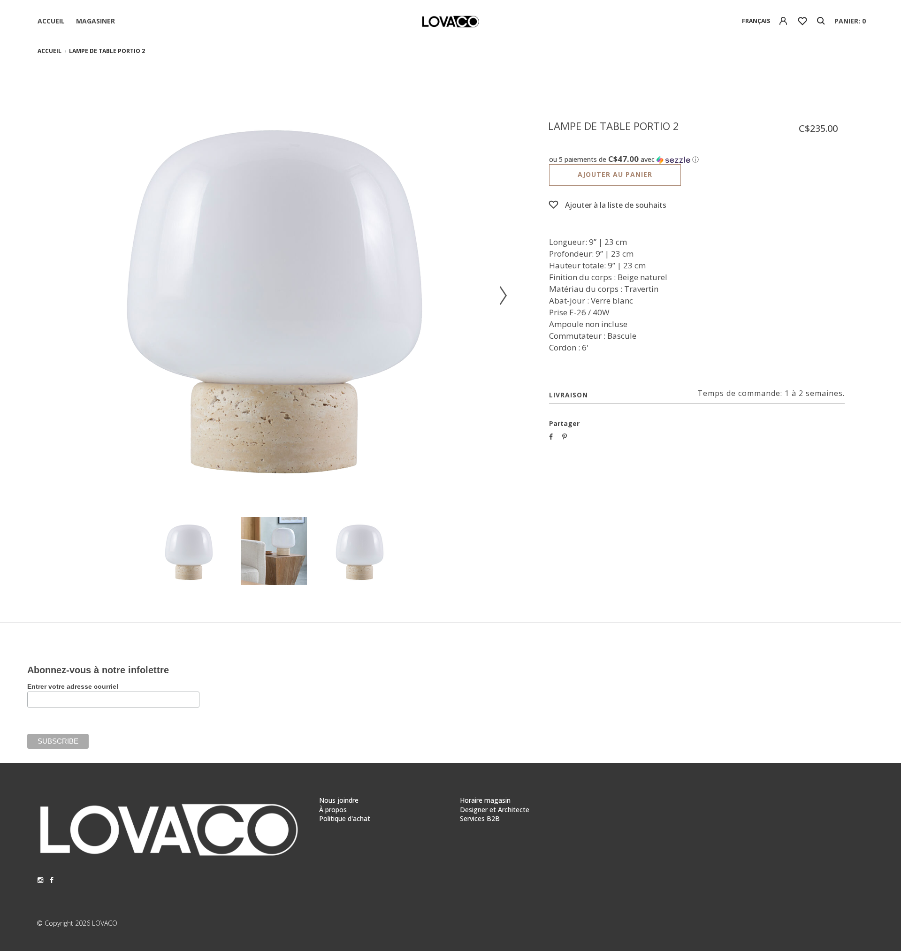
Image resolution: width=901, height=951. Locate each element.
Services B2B (480, 818)
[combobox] (756, 21)
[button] (697, 159)
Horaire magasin (485, 800)
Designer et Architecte (494, 809)
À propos (333, 809)
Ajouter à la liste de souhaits (615, 205)
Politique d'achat (344, 818)
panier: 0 (850, 20)
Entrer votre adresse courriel (72, 686)
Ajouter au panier (615, 174)
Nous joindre (339, 800)
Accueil (51, 20)
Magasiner (95, 20)
